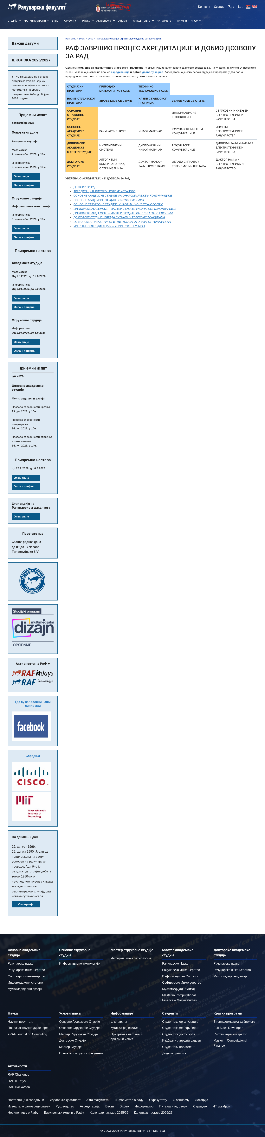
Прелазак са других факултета (81, 1053)
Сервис (219, 7)
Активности (104, 20)
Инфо (194, 20)
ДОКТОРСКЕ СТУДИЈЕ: (119, 217)
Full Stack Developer (228, 1028)
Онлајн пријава (24, 185)
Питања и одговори (173, 1106)
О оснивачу (181, 1100)
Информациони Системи (180, 976)
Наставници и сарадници (26, 1100)
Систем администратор (230, 1034)
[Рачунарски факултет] (37, 7)
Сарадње (33, 756)
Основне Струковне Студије (79, 1028)
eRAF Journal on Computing (27, 1034)
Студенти (70, 20)
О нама (122, 20)
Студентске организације (180, 1021)
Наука (86, 20)
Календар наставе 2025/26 (109, 1112)
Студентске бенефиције (179, 1028)
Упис (55, 20)
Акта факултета (97, 1100)
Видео (124, 1106)
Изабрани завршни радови (181, 1040)
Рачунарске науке (20, 963)
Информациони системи (25, 982)
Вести (82, 38)
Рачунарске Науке (175, 963)
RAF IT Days (17, 1081)
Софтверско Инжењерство (181, 982)
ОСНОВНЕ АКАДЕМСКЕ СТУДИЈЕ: (123, 195)
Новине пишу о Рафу (23, 1112)
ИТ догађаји (221, 1106)
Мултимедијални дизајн (25, 989)
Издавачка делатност (65, 1100)
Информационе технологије (79, 963)
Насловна (70, 38)
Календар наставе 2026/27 (153, 1112)
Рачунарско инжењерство (26, 970)
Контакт (204, 7)
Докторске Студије (72, 1040)
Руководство (65, 1106)
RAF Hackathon (19, 1087)
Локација (201, 1100)
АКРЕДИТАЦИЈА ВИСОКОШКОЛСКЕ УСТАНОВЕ (104, 191)
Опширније (21, 176)
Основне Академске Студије (79, 1021)
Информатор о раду (128, 1100)
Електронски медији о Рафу (64, 1112)
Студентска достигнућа (178, 1034)
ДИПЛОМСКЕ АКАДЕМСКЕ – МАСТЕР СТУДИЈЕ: (125, 208)
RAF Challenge (18, 1074)
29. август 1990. (24, 846)
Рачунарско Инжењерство (181, 970)
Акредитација (142, 20)
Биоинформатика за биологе (234, 1021)
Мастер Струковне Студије (78, 1034)
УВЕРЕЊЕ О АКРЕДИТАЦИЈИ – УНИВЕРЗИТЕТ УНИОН (109, 226)
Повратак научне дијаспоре (28, 1028)
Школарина (119, 1021)
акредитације (120, 71)
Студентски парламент (178, 1047)
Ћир (231, 7)
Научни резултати (21, 1021)
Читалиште (164, 20)
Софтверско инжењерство (27, 976)
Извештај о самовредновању (29, 1106)
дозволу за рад (152, 71)
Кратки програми (34, 20)
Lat (240, 7)
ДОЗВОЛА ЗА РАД (85, 187)
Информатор (144, 1106)
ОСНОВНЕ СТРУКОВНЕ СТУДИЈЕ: (118, 204)
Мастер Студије (70, 1047)
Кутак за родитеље (124, 1028)
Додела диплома (174, 1053)
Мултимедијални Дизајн (179, 989)
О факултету (158, 1100)
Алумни (182, 20)
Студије (12, 20)
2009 (90, 38)
